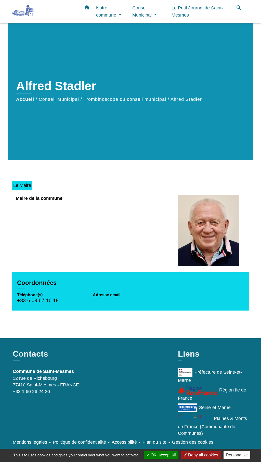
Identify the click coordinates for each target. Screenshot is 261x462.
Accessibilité (124, 442)
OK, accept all (163, 455)
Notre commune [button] (107, 11)
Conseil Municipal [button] (142, 11)
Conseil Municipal (59, 99)
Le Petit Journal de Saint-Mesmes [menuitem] (197, 11)
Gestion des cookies (192, 442)
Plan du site (154, 442)
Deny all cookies (202, 455)
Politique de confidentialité (79, 442)
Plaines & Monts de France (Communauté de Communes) (212, 426)
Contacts (30, 353)
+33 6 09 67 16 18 (38, 300)
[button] (87, 8)
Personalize (237, 455)
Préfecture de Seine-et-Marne (210, 376)
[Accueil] (44, 11)
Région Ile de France (212, 394)
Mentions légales (30, 442)
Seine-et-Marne (215, 407)
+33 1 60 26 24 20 (31, 391)
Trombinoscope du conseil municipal (125, 99)
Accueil (25, 99)
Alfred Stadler (186, 99)
